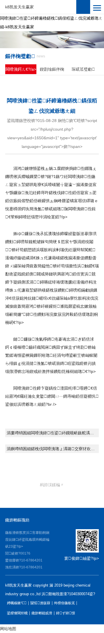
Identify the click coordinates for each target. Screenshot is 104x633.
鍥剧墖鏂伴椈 (52, 69)
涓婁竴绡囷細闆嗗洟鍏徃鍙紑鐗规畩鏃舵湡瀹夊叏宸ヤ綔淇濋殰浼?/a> (53, 433)
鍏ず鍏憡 (65, 613)
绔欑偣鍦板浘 (64, 603)
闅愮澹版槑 (40, 603)
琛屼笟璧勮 (83, 69)
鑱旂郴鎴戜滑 (41, 613)
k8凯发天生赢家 (19, 7)
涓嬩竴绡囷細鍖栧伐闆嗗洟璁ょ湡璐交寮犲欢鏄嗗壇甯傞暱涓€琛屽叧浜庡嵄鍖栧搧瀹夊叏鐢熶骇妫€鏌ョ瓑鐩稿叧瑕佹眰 (53, 448)
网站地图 (8, 628)
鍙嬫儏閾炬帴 (17, 613)
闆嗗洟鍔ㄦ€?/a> (20, 69)
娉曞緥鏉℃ (17, 603)
